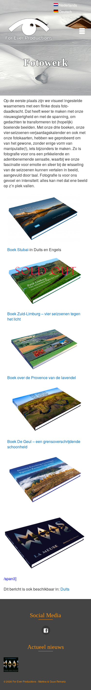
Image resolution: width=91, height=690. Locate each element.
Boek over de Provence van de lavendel (41, 377)
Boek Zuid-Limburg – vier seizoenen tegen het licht (43, 316)
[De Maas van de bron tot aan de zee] (11, 664)
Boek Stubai (17, 249)
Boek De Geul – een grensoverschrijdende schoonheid (43, 444)
